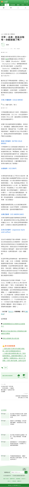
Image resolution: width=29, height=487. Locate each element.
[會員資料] (25, 1)
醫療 (18, 5)
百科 (23, 5)
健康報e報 (7, 472)
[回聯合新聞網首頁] (2, 2)
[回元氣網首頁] (5, 2)
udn (2, 34)
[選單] (27, 1)
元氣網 (5, 34)
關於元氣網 (6, 478)
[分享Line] (10, 7)
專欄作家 (19, 481)
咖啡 (6, 59)
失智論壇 (12, 5)
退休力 (9, 481)
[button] (27, 4)
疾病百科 (23, 478)
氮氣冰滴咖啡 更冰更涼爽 (11, 338)
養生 (7, 5)
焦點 (2, 5)
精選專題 (18, 478)
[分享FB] (3, 7)
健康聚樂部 (12, 478)
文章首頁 (14, 481)
